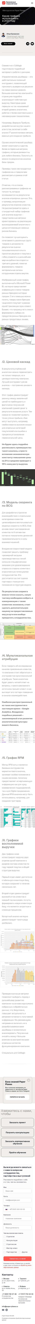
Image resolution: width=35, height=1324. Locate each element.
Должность (8, 1224)
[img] (32, 43)
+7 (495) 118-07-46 (9, 1294)
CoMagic (21, 1053)
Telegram (21, 1296)
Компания (7, 1215)
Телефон (7, 1205)
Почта (6, 1196)
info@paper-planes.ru (10, 1306)
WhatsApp (28, 1296)
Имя (5, 1187)
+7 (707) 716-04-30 (25, 1294)
